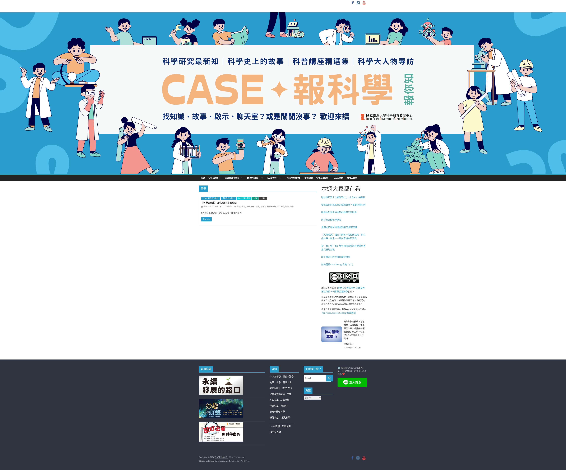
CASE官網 (338, 178)
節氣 (287, 207)
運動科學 (286, 417)
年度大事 (286, 426)
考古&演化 (275, 388)
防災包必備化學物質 (331, 220)
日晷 (253, 207)
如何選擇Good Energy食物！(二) (337, 264)
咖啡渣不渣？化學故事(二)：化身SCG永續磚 (343, 197)
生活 (290, 388)
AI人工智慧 (275, 376)
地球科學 (274, 406)
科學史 (263, 198)
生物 (289, 394)
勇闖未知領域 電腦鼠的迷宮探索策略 (339, 227)
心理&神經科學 (277, 411)
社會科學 (275, 400)
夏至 (243, 207)
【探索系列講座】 (232, 178)
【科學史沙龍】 (253, 178)
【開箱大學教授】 (292, 178)
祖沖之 (263, 207)
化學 (278, 382)
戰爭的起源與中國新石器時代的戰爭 (339, 212)
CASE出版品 (322, 178)
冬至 (239, 207)
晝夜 (257, 207)
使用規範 (309, 178)
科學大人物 (275, 432)
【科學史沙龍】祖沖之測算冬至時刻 (219, 203)
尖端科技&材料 (277, 394)
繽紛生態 (276, 417)
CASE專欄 (213, 178)
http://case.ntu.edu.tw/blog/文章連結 (339, 313)
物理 (272, 382)
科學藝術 (284, 400)
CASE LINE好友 (355, 368)
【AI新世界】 (272, 178)
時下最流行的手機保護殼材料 (335, 257)
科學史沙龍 (271, 207)
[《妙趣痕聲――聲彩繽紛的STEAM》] (221, 401)
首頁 (203, 178)
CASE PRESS (227, 207)
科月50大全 (352, 178)
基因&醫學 (288, 376)
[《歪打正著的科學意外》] (221, 424)
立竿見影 (280, 207)
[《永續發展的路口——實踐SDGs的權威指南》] (221, 377)
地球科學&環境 (244, 198)
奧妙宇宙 (287, 382)
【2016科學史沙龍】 (211, 198)
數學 (255, 198)
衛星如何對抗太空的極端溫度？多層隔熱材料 (343, 205)
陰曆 (292, 207)
